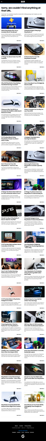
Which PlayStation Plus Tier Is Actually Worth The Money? (9, 31)
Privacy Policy (28, 425)
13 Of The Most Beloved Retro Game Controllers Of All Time (11, 245)
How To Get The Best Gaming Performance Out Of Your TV (9, 271)
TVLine (22, 432)
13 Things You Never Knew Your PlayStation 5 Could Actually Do (33, 192)
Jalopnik (18, 432)
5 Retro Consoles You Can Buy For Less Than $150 (33, 110)
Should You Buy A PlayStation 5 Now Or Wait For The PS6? (10, 218)
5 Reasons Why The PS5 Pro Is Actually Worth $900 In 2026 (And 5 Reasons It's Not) (11, 111)
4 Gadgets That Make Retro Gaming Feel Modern (32, 138)
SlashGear (32, 432)
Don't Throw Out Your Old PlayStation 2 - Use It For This (9, 164)
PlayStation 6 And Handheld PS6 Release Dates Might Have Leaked (11, 405)
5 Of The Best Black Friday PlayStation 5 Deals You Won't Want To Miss (9, 139)
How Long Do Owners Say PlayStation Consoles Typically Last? (33, 165)
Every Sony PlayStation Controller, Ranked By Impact (34, 351)
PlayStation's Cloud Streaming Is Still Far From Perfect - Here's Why (11, 377)
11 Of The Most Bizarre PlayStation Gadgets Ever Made (10, 299)
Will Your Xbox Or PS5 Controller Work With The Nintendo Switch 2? (34, 324)
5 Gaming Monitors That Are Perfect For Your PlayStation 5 (9, 324)
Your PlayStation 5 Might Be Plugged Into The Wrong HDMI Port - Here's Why (34, 246)
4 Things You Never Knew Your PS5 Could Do (11, 57)
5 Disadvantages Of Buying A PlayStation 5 (32, 31)
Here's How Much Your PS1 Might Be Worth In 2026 (34, 83)
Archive (21, 425)
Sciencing (27, 432)
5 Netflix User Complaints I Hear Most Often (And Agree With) (10, 351)
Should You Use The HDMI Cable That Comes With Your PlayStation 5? (34, 378)
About (16, 425)
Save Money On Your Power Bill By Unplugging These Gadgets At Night (33, 406)
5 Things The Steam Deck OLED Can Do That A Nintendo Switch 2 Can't (11, 192)
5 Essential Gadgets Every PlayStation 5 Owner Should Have (33, 218)
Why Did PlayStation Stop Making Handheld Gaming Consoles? (10, 83)
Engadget (14, 432)
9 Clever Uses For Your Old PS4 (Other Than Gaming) (33, 299)
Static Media (17, 428)
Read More (19, 40)
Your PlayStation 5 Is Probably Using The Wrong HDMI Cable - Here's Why (33, 272)
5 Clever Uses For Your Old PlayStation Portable (31, 57)
